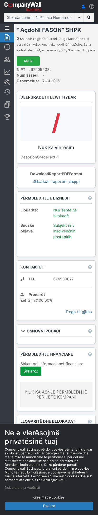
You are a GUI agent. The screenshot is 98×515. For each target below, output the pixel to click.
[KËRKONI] (88, 17)
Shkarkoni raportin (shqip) (56, 181)
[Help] (91, 7)
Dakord (49, 506)
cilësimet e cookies (49, 497)
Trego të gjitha (78, 311)
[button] (83, 6)
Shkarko (31, 371)
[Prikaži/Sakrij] (79, 17)
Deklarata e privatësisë (22, 487)
